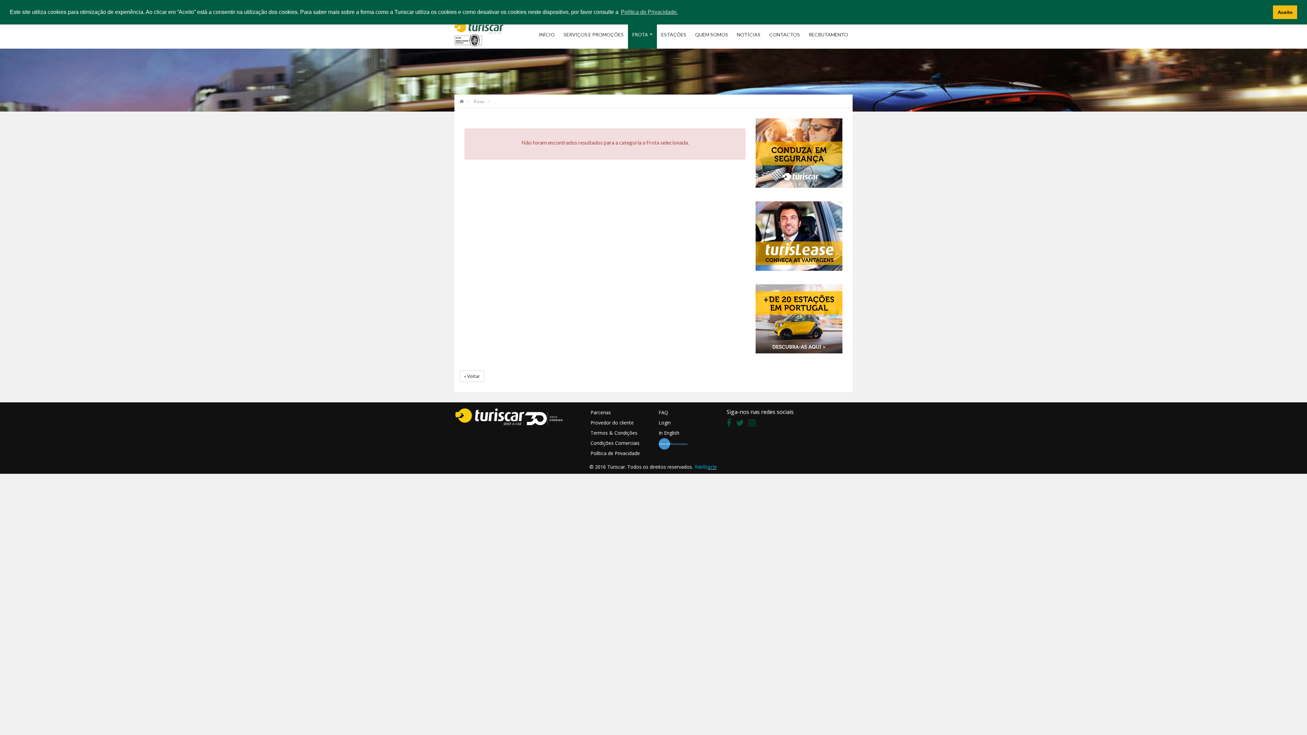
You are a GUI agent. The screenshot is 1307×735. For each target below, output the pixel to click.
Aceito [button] (1285, 12)
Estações (673, 34)
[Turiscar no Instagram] (753, 424)
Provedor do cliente (612, 422)
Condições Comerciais (615, 443)
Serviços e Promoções (594, 34)
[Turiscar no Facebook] (731, 424)
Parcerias (601, 412)
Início (547, 34)
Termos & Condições (614, 433)
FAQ (663, 412)
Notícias (748, 34)
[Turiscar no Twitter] (741, 424)
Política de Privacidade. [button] (649, 12)
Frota (640, 34)
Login (665, 422)
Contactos (784, 34)
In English (669, 433)
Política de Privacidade (615, 453)
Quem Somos (711, 34)
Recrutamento (828, 34)
